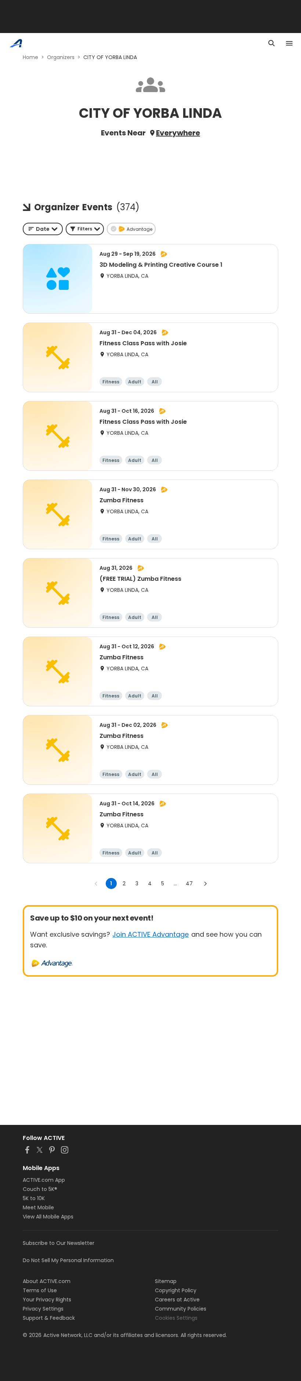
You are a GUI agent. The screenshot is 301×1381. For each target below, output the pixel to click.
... (175, 883)
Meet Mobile (38, 1207)
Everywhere (178, 133)
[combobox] (43, 229)
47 (189, 883)
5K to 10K (34, 1198)
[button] (85, 229)
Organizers (61, 57)
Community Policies (180, 1308)
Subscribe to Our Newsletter (58, 1243)
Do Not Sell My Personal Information (68, 1260)
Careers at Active (177, 1299)
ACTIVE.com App (44, 1180)
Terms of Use (40, 1290)
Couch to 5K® (40, 1189)
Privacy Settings (43, 1308)
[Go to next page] (205, 883)
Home (30, 57)
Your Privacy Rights (47, 1299)
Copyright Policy (175, 1290)
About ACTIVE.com (46, 1281)
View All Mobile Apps (48, 1216)
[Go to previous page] (96, 883)
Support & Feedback (49, 1318)
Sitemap (166, 1281)
